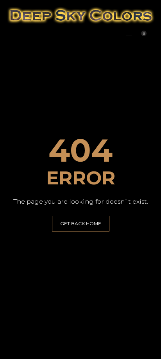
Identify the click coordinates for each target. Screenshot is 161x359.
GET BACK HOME (80, 223)
